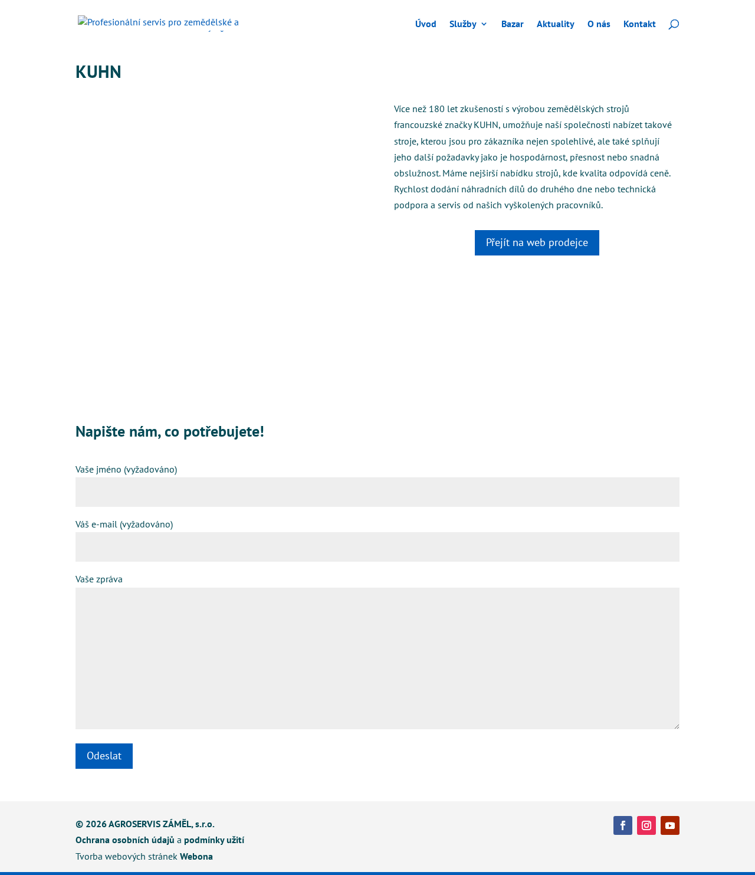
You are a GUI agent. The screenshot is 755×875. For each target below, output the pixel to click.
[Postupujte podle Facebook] (622, 825)
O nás (598, 24)
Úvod (425, 24)
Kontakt (639, 24)
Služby (463, 24)
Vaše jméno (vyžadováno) (126, 469)
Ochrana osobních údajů (125, 839)
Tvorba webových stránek (127, 856)
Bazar (512, 24)
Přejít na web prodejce (537, 242)
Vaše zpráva (99, 579)
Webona (196, 856)
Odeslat (104, 755)
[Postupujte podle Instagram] (646, 825)
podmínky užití (214, 839)
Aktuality (556, 24)
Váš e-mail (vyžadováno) (124, 524)
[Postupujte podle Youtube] (670, 825)
